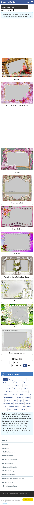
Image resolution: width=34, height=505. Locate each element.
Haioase (19, 383)
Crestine (9, 389)
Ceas (4, 406)
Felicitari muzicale (9, 475)
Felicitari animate (8, 482)
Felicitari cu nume (9, 452)
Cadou (27, 397)
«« (7, 363)
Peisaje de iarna (22, 392)
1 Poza (8, 386)
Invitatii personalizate (10, 486)
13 (25, 366)
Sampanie (12, 380)
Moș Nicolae (19, 403)
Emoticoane (10, 392)
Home (5, 440)
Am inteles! (27, 499)
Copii (20, 400)
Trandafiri (22, 380)
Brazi (21, 394)
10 (13, 365)
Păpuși (23, 409)
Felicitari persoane (9, 456)
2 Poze (7, 400)
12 (21, 365)
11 (17, 365)
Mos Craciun (17, 386)
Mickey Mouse (8, 403)
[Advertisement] (17, 37)
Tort (28, 380)
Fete (9, 409)
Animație (20, 397)
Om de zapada (9, 397)
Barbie (16, 409)
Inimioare (17, 389)
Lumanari (14, 394)
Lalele (26, 386)
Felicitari (6, 448)
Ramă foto (27, 383)
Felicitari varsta (8, 463)
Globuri (25, 389)
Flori (5, 380)
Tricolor (28, 403)
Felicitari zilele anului (10, 467)
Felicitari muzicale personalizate (13, 478)
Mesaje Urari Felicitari (8, 2)
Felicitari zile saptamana (11, 471)
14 (29, 365)
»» (20, 369)
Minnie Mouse (26, 406)
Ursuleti (28, 394)
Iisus (14, 400)
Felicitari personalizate (10, 459)
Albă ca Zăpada (14, 406)
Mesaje (5, 444)
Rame (26, 400)
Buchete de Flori (8, 383)
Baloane (5, 394)
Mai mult (5, 503)
